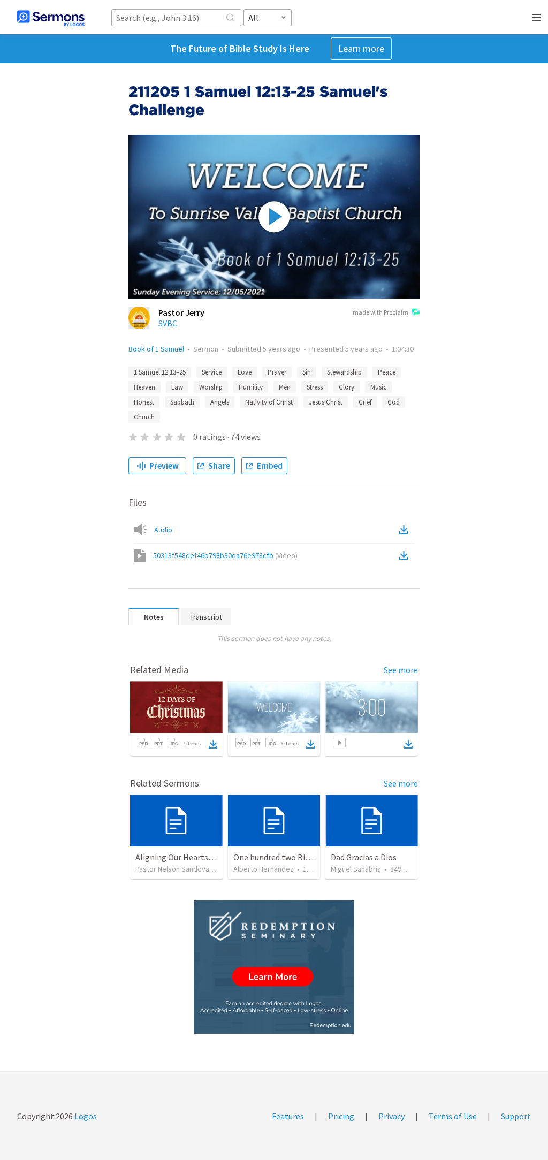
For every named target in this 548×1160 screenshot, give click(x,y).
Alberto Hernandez (263, 869)
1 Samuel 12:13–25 (160, 372)
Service (212, 372)
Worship (211, 387)
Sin (306, 372)
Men (285, 387)
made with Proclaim (380, 312)
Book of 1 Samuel (156, 349)
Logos (85, 1116)
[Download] (213, 744)
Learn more (361, 48)
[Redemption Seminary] (274, 967)
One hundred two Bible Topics (287, 857)
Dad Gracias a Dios (364, 857)
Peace (386, 372)
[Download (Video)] (405, 555)
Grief (365, 402)
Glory (346, 387)
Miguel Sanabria (356, 869)
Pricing (341, 1116)
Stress (315, 387)
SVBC (167, 323)
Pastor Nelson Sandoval (173, 869)
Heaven (144, 387)
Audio (163, 530)
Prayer (277, 372)
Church (144, 417)
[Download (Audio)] (405, 530)
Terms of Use (453, 1116)
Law (177, 387)
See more (401, 670)
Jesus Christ (325, 402)
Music (378, 387)
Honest (144, 402)
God (393, 402)
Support (516, 1116)
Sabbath (182, 402)
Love (245, 372)
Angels (219, 402)
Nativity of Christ (269, 402)
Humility (251, 387)
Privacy (391, 1116)
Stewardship (344, 372)
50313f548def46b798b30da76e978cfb (225, 555)
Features (288, 1116)
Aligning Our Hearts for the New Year (202, 857)
